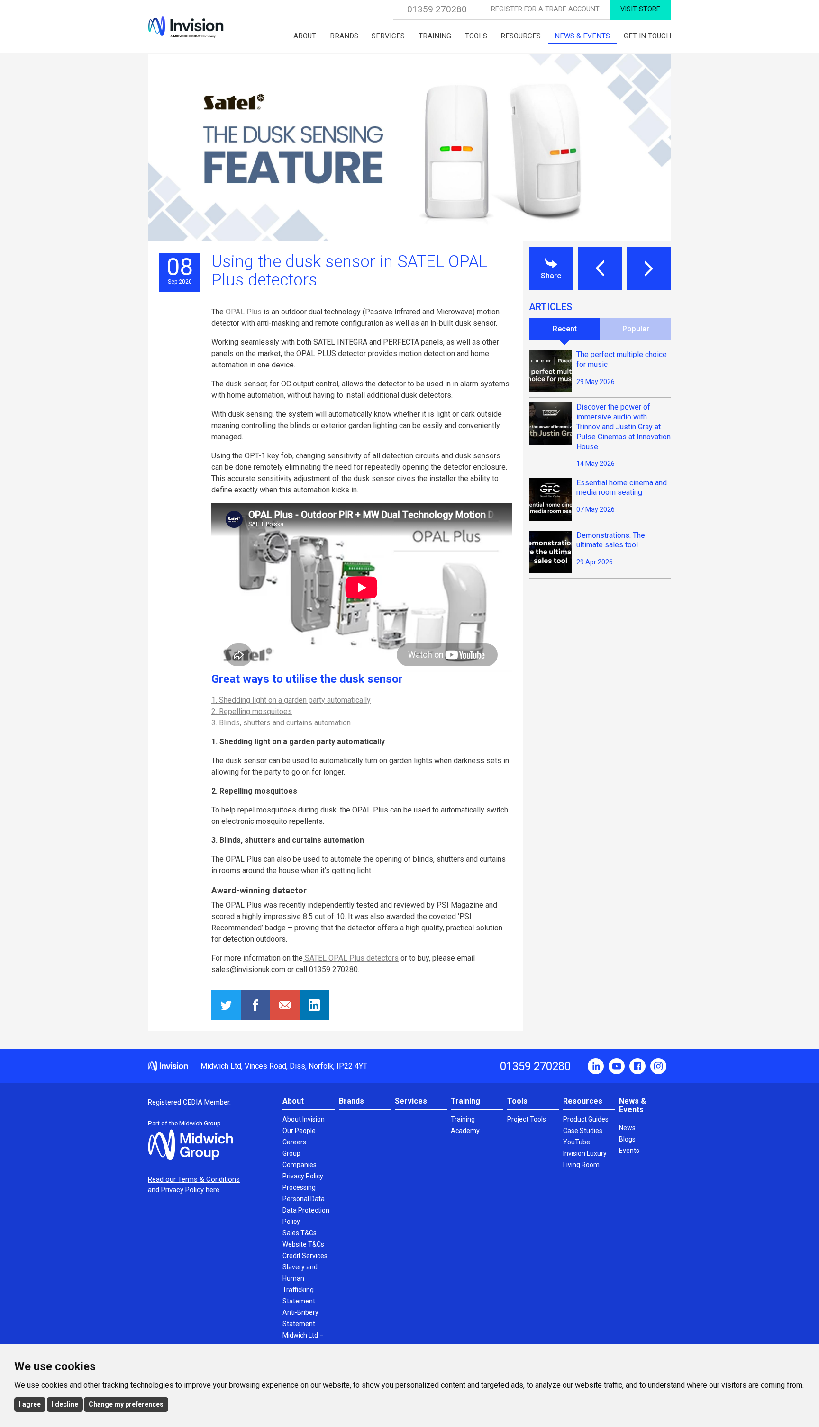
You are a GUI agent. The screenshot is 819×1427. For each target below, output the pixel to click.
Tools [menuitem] (476, 36)
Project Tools (526, 1119)
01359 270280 (437, 9)
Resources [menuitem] (520, 36)
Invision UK (186, 27)
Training (465, 1101)
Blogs (627, 1139)
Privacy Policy (302, 1176)
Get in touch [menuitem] (647, 36)
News (627, 1128)
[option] (409, 147)
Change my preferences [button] (126, 1404)
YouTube (617, 1066)
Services (411, 1101)
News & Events (632, 1105)
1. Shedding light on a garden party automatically (291, 700)
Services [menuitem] (388, 36)
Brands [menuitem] (344, 36)
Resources (582, 1101)
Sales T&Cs (299, 1233)
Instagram (658, 1066)
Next (649, 268)
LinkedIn (596, 1066)
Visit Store (640, 9)
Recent (565, 328)
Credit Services (305, 1255)
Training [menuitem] (435, 36)
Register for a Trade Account (545, 9)
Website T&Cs (303, 1244)
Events (629, 1150)
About (293, 1101)
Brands (351, 1101)
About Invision (303, 1119)
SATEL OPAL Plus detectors (351, 958)
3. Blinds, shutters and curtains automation (281, 722)
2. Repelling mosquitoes (251, 711)
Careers (294, 1142)
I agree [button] (30, 1404)
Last (600, 268)
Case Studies (582, 1130)
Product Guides (586, 1119)
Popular (635, 328)
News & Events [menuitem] (582, 36)
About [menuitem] (304, 36)
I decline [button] (65, 1404)
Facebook (637, 1066)
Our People (299, 1130)
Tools (517, 1101)
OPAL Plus (244, 311)
